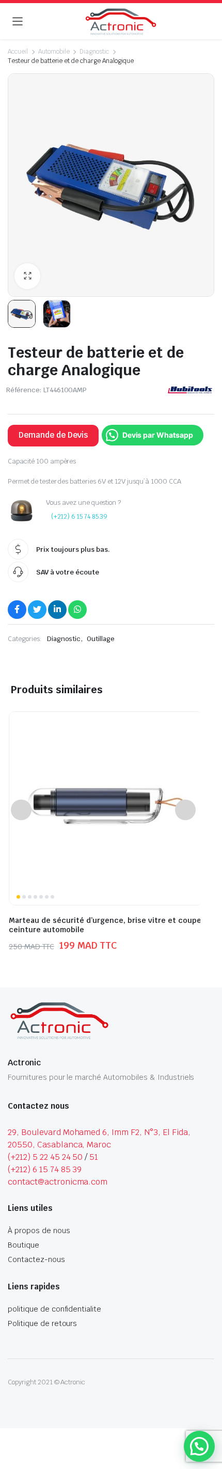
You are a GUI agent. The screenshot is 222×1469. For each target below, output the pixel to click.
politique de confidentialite (54, 1309)
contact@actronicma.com (57, 1181)
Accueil (18, 51)
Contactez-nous (36, 1259)
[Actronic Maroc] (121, 22)
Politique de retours (42, 1323)
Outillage (101, 638)
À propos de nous (39, 1230)
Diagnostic (94, 51)
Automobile (54, 51)
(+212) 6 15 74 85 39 (79, 517)
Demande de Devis (53, 435)
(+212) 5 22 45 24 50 (45, 1157)
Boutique (23, 1245)
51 (93, 1157)
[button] (27, 276)
